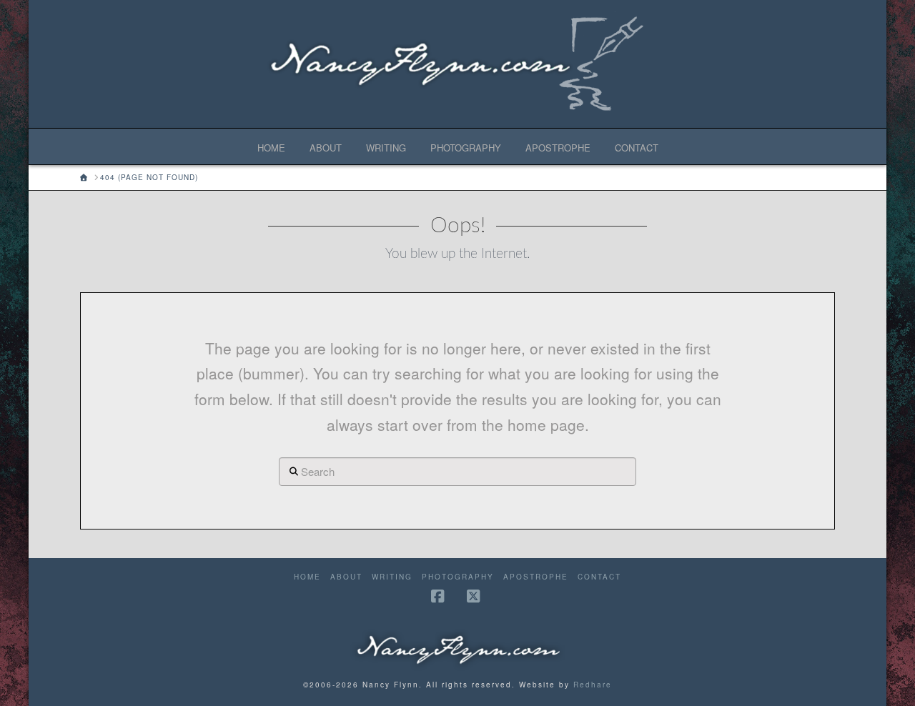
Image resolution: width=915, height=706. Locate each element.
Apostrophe (535, 577)
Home (307, 577)
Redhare (592, 685)
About (346, 577)
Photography (458, 577)
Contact (599, 577)
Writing (392, 577)
